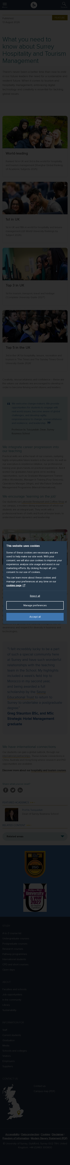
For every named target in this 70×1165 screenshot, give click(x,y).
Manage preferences (35, 605)
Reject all (35, 596)
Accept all (35, 616)
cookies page (13, 585)
